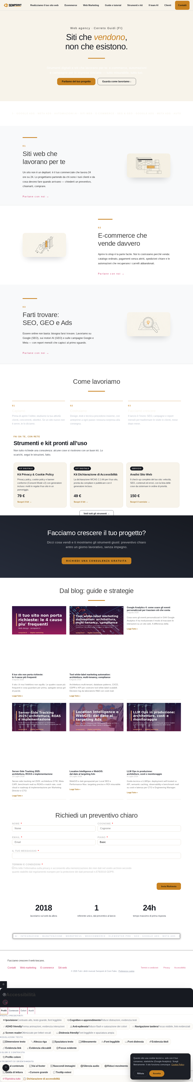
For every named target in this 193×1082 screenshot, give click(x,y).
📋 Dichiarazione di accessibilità (41, 1078)
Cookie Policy (177, 1064)
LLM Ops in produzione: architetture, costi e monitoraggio (144, 772)
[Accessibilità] (3, 984)
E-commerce (47, 967)
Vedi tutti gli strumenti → (97, 513)
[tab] (4, 1010)
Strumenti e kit (135, 5)
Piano (102, 837)
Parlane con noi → (36, 196)
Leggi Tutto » (17, 696)
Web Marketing (91, 5)
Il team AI (153, 5)
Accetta (157, 1073)
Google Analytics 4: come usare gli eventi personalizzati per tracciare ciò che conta (148, 608)
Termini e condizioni (26, 864)
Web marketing (28, 967)
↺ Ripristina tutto (12, 1078)
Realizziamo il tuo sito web (44, 5)
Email (16, 837)
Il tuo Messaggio (24, 851)
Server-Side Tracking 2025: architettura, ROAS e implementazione (32, 772)
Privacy (166, 968)
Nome (16, 823)
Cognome (105, 823)
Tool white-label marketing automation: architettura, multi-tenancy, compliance (90, 675)
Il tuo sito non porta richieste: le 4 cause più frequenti (27, 675)
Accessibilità (179, 968)
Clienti (167, 5)
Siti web (62, 967)
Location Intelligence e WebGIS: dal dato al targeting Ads (86, 772)
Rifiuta (140, 1073)
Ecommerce (71, 5)
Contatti (182, 5)
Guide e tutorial (113, 5)
